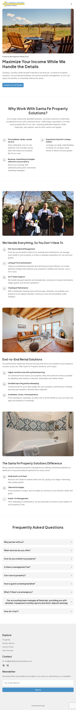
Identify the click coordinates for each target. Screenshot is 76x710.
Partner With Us (8, 643)
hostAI (42, 706)
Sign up (38, 690)
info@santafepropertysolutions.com (18, 661)
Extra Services (7, 650)
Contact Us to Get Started (13, 85)
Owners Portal (7, 647)
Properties (6, 640)
